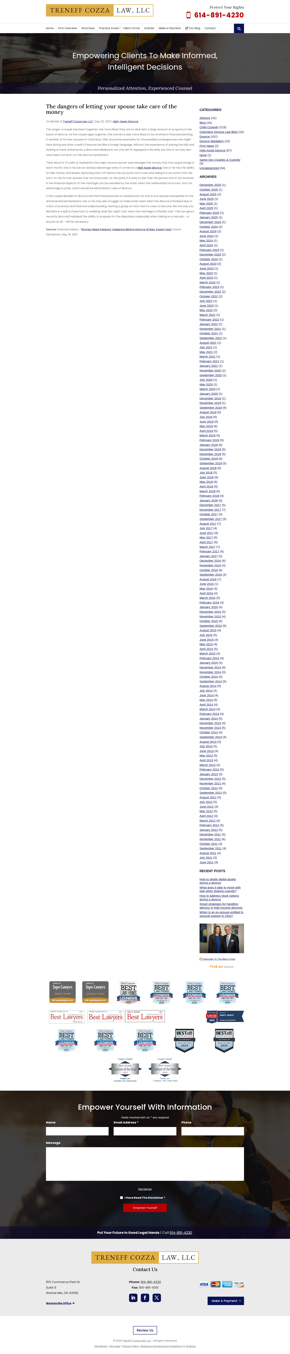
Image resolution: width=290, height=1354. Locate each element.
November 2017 (210, 509)
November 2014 (210, 672)
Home (50, 28)
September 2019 (211, 407)
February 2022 (209, 319)
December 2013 (210, 723)
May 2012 (206, 811)
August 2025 (208, 194)
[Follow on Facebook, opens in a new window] (145, 1298)
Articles (149, 28)
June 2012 (207, 806)
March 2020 (207, 389)
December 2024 (210, 222)
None (203, 155)
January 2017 (209, 556)
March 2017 (207, 547)
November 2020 (210, 370)
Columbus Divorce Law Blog (218, 132)
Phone (186, 1122)
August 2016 (208, 579)
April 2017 (206, 542)
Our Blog (194, 28)
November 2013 (210, 728)
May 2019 (206, 426)
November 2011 (210, 839)
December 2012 (210, 778)
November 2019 (210, 403)
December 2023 (210, 254)
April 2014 (206, 704)
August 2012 (208, 797)
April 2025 (206, 208)
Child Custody (209, 127)
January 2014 (209, 718)
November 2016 (210, 565)
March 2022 (207, 315)
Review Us (145, 1330)
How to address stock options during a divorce (219, 897)
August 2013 (208, 741)
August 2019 (208, 412)
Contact (210, 28)
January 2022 (209, 324)
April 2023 (206, 277)
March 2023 (207, 282)
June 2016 (207, 584)
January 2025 (209, 217)
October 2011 (209, 844)
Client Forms (131, 28)
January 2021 (209, 366)
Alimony (205, 118)
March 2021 (207, 356)
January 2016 (209, 607)
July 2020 (206, 380)
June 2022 (207, 305)
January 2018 (209, 500)
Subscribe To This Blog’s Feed (219, 959)
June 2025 (207, 199)
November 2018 (210, 454)
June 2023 (207, 268)
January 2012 (209, 830)
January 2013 (209, 774)
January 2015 (209, 662)
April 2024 (206, 245)
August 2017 (208, 523)
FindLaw (191, 1346)
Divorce (205, 136)
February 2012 (209, 825)
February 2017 (209, 551)
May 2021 (206, 352)
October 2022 (209, 296)
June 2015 (207, 639)
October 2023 (209, 259)
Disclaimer (145, 1189)
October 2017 (209, 514)
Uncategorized (209, 168)
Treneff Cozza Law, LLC (78, 121)
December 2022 (210, 291)
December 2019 (210, 398)
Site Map (114, 1346)
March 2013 (207, 765)
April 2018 (206, 486)
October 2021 (209, 333)
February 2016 (209, 602)
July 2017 (206, 528)
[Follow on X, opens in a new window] (157, 1298)
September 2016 (211, 574)
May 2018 (206, 482)
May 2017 (206, 537)
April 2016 (206, 593)
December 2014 (210, 667)
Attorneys (88, 28)
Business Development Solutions (161, 1346)
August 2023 (208, 263)
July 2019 (206, 417)
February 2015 (209, 658)
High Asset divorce (149, 168)
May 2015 (206, 644)
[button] (286, 1329)
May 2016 (206, 588)
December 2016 (210, 560)
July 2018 (206, 472)
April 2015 (206, 649)
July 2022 (206, 301)
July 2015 (206, 635)
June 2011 (206, 862)
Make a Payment (170, 28)
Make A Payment (224, 1301)
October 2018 (209, 458)
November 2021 (210, 329)
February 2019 (209, 440)
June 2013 (207, 751)
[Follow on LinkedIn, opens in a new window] (133, 1298)
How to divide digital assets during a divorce (218, 881)
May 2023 (206, 273)
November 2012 (210, 783)
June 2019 (207, 421)
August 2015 (208, 630)
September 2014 (211, 681)
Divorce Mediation (212, 141)
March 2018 (207, 491)
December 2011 (210, 834)
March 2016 (207, 598)
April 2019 (206, 431)
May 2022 (206, 310)
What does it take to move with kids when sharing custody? (220, 889)
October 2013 (209, 732)
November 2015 (210, 616)
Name (51, 1122)
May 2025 (206, 203)
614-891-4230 (219, 15)
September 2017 (211, 519)
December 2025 (210, 185)
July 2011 (206, 857)
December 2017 (210, 505)
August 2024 (208, 231)
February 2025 (209, 213)
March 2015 (207, 653)
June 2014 (207, 695)
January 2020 (209, 393)
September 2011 (211, 848)
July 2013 (206, 746)
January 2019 (209, 445)
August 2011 (208, 853)
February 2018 (209, 496)
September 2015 (211, 625)
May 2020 (206, 384)
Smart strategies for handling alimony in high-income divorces (221, 905)
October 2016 (209, 570)
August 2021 (208, 343)
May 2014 (206, 700)
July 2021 (206, 347)
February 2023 (209, 287)
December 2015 (210, 612)
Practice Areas (109, 28)
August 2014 (208, 686)
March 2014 (207, 709)
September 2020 (211, 375)
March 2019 (207, 435)
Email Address (126, 1122)
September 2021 (211, 338)
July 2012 (206, 802)
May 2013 (206, 755)
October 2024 (209, 226)
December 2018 (210, 449)
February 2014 (209, 714)
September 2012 (211, 792)
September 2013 (211, 737)
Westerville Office (58, 1303)
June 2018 (207, 477)
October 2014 (209, 676)
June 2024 (207, 236)
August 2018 (208, 468)
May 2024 (206, 240)
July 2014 (206, 690)
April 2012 (206, 816)
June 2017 (207, 533)
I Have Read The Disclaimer (145, 1197)
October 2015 (209, 621)
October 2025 (209, 189)
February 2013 (209, 769)
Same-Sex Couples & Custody (220, 160)
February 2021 (209, 361)
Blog (203, 122)
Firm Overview (67, 28)
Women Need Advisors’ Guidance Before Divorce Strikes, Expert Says (126, 229)
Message (53, 1143)
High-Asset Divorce (125, 121)
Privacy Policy (131, 1346)
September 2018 (211, 463)
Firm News (207, 146)
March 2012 (207, 820)
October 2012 (209, 788)
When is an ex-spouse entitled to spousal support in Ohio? (221, 914)
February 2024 (209, 250)
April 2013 (206, 760)
